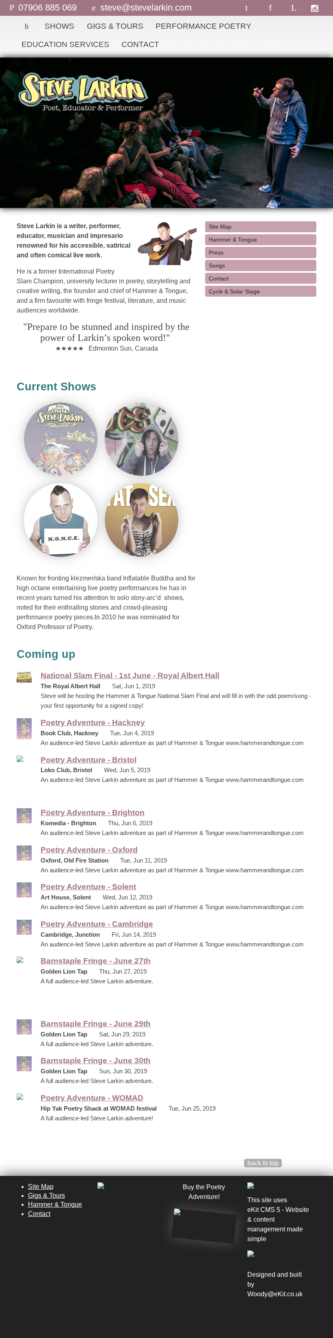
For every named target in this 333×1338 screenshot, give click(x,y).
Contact (140, 44)
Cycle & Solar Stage (234, 291)
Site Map (220, 226)
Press (216, 252)
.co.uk (294, 1294)
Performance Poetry (203, 26)
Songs (217, 265)
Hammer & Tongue (233, 239)
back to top (263, 1163)
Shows (59, 26)
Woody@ (260, 1294)
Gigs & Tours (115, 26)
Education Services (65, 44)
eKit (279, 1294)
